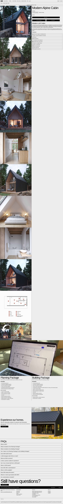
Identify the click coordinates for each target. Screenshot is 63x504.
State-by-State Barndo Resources (37, 491)
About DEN (18, 491)
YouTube (49, 493)
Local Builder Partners (35, 493)
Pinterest (49, 491)
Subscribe (60, 487)
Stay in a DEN (4, 426)
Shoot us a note (4, 484)
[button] (58, 1)
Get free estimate (38, 20)
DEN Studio (18, 492)
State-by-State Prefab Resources (37, 492)
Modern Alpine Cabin (6, 3)
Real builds (53, 20)
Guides (17, 493)
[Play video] (16, 331)
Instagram (49, 492)
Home (1, 3)
